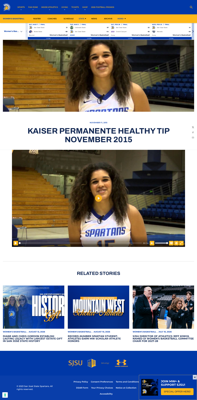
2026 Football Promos (102, 7)
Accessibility (106, 393)
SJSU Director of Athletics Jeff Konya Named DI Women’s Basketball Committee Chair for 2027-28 (163, 338)
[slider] (80, 243)
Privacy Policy (81, 381)
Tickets (75, 7)
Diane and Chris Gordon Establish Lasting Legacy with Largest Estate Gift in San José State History (32, 338)
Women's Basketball (15, 332)
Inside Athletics (49, 7)
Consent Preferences (102, 381)
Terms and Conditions (127, 381)
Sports (21, 7)
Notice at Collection (126, 387)
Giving (64, 7)
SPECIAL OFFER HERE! (179, 392)
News (94, 19)
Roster (37, 19)
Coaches (52, 19)
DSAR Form (82, 387)
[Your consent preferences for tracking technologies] (5, 395)
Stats (81, 19)
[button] (193, 31)
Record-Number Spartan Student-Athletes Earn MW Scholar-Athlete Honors (94, 338)
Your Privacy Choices (102, 387)
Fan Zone (33, 7)
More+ (121, 19)
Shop (85, 7)
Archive (108, 19)
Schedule (69, 19)
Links (48, 38)
